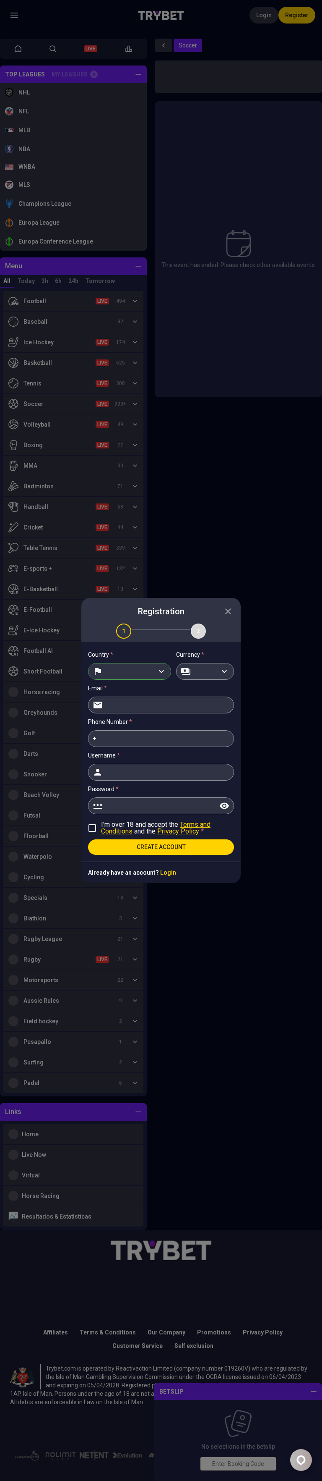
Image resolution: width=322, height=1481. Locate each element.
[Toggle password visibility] (224, 806)
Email (97, 688)
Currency (190, 654)
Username (104, 755)
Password (103, 789)
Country (100, 654)
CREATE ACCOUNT (161, 847)
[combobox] (129, 671)
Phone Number (110, 721)
